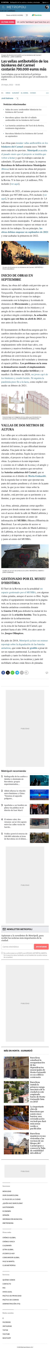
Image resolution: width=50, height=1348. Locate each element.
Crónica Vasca (9, 1241)
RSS (4, 1288)
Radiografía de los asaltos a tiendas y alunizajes (25, 2)
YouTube (6, 1334)
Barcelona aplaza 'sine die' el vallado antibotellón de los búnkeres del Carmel (22, 118)
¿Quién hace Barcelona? (13, 1203)
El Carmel (24, 93)
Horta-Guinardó (37, 476)
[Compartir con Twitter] (8, 673)
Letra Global (8, 1249)
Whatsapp (7, 1338)
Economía (7, 1211)
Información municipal (12, 1219)
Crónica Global (9, 1238)
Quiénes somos (9, 1280)
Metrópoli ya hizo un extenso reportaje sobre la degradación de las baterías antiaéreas (24, 644)
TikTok (5, 1330)
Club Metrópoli (9, 1265)
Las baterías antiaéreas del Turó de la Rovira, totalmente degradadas (24, 126)
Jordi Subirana (7, 98)
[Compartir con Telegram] (17, 673)
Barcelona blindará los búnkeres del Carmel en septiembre (24, 134)
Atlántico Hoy (9, 1253)
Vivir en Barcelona (10, 1195)
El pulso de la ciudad (12, 1199)
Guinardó (15, 93)
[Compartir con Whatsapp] (12, 673)
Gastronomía (8, 1207)
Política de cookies (11, 1300)
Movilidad (7, 1191)
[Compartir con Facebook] (3, 673)
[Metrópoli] (25, 7)
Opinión (6, 1215)
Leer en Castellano (7, 11)
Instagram (7, 1326)
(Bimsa (4, 168)
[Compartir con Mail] (22, 673)
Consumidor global (11, 1257)
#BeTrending (8, 1223)
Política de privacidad (12, 1296)
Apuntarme (41, 946)
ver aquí (15, 183)
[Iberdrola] (37, 15)
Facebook (7, 1322)
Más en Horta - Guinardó (18, 1050)
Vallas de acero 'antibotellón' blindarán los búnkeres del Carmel (23, 110)
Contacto (7, 1284)
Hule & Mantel (9, 1261)
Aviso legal (7, 1292)
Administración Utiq (11, 1304)
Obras (8, 93)
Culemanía (7, 1245)
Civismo (33, 93)
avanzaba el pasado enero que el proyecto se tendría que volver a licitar (24, 154)
